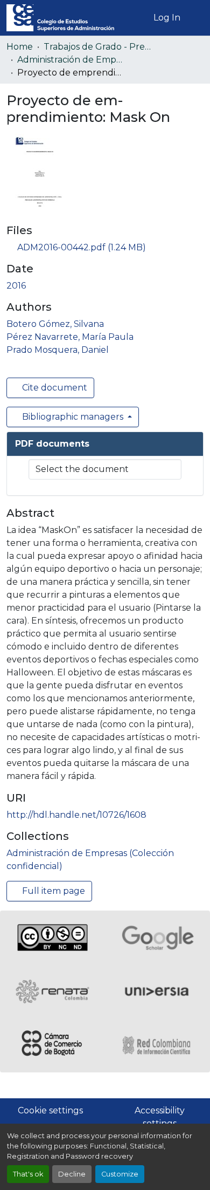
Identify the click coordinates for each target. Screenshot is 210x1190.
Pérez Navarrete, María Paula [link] (70, 337)
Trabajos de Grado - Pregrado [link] (97, 47)
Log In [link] (166, 17)
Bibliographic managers (72, 417)
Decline (72, 1174)
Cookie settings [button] (50, 1110)
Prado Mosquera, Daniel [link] (57, 350)
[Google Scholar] (157, 938)
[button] (60, 17)
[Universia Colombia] (157, 991)
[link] (105, 247)
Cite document (53, 387)
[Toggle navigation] (195, 18)
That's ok (28, 1174)
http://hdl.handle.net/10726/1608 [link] (76, 815)
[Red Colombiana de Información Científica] (157, 1045)
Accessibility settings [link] (160, 1117)
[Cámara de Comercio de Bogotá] (52, 1045)
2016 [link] (16, 286)
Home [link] (19, 47)
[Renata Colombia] (52, 991)
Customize (119, 1174)
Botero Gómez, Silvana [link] (55, 324)
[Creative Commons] (52, 938)
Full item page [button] (52, 891)
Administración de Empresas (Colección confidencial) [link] (71, 59)
